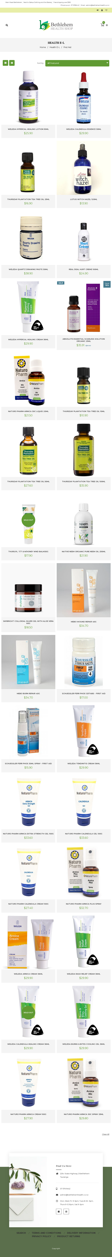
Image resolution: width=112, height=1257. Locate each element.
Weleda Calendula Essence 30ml (83, 129)
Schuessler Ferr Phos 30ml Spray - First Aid (28, 763)
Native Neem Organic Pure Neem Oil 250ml (84, 551)
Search (21, 1233)
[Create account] (102, 10)
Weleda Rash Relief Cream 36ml (83, 974)
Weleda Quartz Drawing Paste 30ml (28, 269)
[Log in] (98, 10)
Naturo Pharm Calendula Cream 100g (28, 904)
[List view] (12, 63)
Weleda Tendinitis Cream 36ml (83, 763)
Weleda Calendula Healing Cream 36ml (28, 1044)
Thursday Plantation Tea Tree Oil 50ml (28, 481)
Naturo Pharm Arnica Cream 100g (28, 1114)
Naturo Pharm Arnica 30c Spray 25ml (84, 1114)
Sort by (40, 63)
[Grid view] (5, 63)
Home (43, 47)
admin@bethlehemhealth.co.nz (97, 5)
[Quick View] (52, 75)
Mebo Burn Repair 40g (28, 693)
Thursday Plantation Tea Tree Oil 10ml (84, 411)
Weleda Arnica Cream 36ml (28, 974)
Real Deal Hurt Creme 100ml (83, 269)
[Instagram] (66, 1211)
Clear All (105, 1134)
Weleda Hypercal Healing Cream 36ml (28, 339)
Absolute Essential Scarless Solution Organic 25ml (84, 340)
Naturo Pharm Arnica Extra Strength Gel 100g (28, 834)
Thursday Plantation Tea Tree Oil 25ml (28, 199)
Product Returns (68, 1236)
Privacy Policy (41, 1236)
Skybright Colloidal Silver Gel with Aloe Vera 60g (28, 622)
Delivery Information (81, 1233)
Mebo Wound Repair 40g (83, 622)
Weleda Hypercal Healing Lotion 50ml (28, 129)
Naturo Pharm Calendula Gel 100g (83, 834)
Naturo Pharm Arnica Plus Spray (83, 904)
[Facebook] (58, 1211)
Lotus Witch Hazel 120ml (83, 199)
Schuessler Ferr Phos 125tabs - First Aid (83, 693)
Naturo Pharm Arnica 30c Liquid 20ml (28, 411)
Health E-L (55, 47)
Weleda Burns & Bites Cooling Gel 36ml (83, 1044)
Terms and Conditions (46, 1233)
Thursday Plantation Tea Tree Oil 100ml (83, 481)
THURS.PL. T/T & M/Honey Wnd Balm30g (28, 551)
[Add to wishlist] (106, 10)
